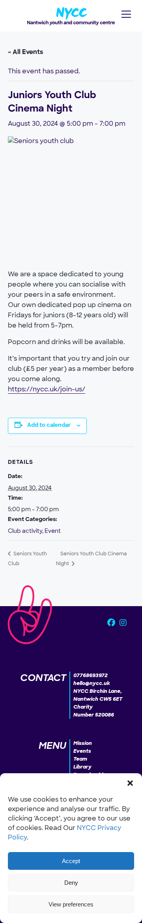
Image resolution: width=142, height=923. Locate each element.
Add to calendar (49, 425)
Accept (71, 861)
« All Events (25, 52)
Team (80, 759)
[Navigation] (126, 14)
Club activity (25, 530)
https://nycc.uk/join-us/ (46, 389)
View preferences (71, 904)
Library (82, 766)
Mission (82, 743)
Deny (71, 882)
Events (82, 751)
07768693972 (90, 675)
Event (53, 530)
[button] (130, 783)
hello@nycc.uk (91, 683)
